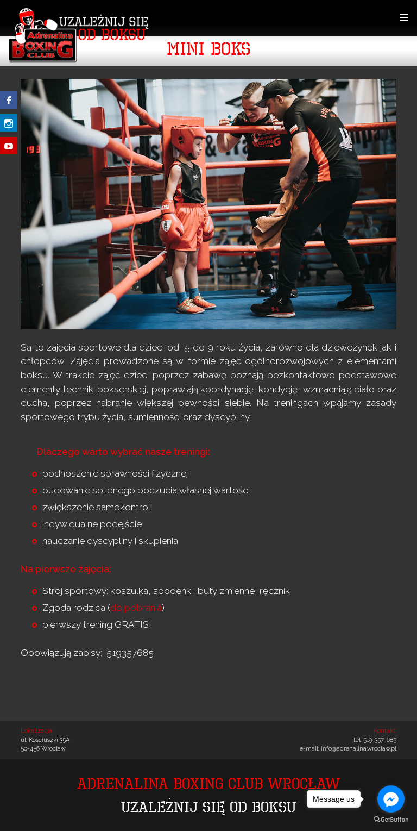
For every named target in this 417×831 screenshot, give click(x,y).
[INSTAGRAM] (8, 117)
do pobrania (136, 607)
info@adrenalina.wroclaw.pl (358, 748)
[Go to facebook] (391, 799)
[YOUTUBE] (8, 134)
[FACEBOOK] (8, 100)
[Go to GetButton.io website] (391, 819)
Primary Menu (404, 17)
